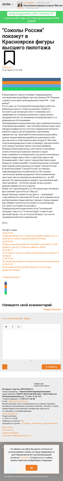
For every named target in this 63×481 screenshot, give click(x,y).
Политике (24, 457)
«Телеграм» (26, 423)
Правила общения (52, 309)
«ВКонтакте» (37, 423)
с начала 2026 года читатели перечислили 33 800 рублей (31, 17)
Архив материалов (10, 414)
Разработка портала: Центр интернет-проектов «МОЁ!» (27, 476)
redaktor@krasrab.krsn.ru (18, 401)
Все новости (8, 430)
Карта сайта (7, 427)
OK (31, 468)
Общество (7, 67)
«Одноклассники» (50, 423)
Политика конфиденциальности (16, 435)
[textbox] (31, 344)
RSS (22, 421)
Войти (27, 318)
